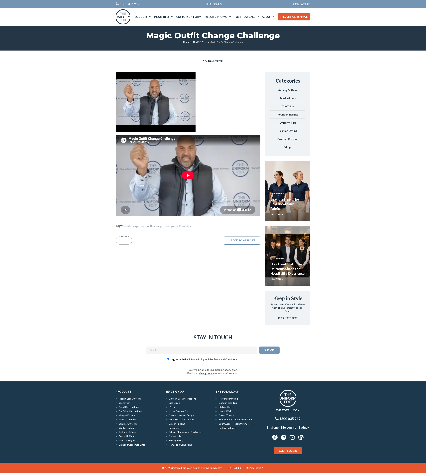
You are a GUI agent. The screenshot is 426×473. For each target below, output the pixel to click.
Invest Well (225, 411)
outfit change (131, 226)
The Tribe (288, 106)
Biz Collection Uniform (130, 411)
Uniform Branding (228, 402)
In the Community (178, 411)
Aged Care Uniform (129, 407)
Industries (162, 16)
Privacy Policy (196, 359)
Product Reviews (287, 138)
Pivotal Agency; (213, 467)
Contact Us (301, 3)
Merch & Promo (216, 16)
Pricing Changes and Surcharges (186, 432)
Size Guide (174, 402)
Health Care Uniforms (130, 398)
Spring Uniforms (127, 436)
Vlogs (287, 147)
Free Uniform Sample (294, 16)
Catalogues (213, 3)
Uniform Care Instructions (182, 398)
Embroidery (175, 427)
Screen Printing (177, 423)
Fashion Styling (288, 130)
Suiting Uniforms (227, 427)
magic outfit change (151, 226)
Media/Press (288, 98)
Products (140, 16)
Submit (269, 350)
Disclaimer (234, 468)
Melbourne (288, 427)
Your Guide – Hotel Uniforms (234, 423)
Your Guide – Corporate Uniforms (236, 419)
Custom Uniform (188, 16)
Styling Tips (225, 407)
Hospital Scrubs (127, 415)
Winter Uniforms (127, 427)
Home (186, 42)
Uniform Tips (288, 122)
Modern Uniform (127, 419)
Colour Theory (226, 415)
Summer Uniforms (128, 423)
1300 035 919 (290, 419)
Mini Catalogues (127, 440)
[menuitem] (301, 4)
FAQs (172, 407)
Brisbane (273, 427)
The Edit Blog (200, 42)
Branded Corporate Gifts (132, 444)
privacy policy (206, 373)
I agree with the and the (204, 359)
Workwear (124, 402)
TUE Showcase (244, 16)
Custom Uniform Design (181, 415)
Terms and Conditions (225, 359)
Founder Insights (288, 114)
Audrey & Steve (288, 90)
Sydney (304, 427)
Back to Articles (242, 240)
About (267, 16)
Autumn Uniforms (128, 432)
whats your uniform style (178, 226)
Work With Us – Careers (181, 419)
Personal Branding (228, 398)
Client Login (288, 450)
